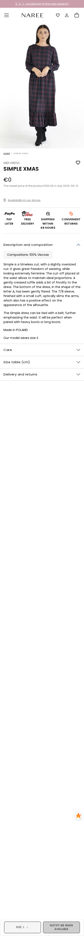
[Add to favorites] (78, 162)
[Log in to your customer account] (66, 15)
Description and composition (28, 244)
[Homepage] (32, 15)
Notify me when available (61, 927)
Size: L (20, 927)
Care (7, 350)
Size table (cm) (16, 362)
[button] (6, 15)
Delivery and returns (20, 374)
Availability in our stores (24, 200)
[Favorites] (58, 15)
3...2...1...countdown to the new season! (42, 4)
